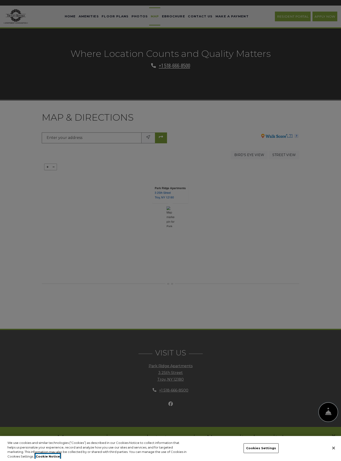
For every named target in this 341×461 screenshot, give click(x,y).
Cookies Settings (261, 448)
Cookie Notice (48, 456)
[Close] (333, 448)
